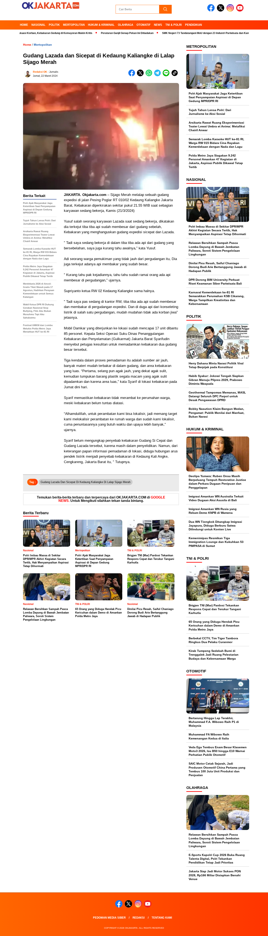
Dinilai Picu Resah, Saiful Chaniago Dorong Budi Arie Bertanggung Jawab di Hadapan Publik (217, 267)
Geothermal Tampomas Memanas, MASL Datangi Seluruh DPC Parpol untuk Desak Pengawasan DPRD (217, 396)
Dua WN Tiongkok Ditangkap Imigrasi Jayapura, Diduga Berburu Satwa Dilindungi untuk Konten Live (215, 525)
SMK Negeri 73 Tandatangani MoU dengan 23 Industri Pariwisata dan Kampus (188, 33)
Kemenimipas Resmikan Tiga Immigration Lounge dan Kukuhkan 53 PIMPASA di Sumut (216, 541)
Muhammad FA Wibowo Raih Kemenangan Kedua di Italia (209, 736)
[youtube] (240, 10)
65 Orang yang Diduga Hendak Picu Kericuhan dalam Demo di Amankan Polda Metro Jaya (214, 625)
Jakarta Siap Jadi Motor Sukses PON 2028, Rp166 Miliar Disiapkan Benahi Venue (215, 875)
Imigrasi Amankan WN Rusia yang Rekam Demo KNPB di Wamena (213, 510)
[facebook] (211, 10)
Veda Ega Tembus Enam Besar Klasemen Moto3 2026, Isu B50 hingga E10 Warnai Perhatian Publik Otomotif (218, 751)
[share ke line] (167, 75)
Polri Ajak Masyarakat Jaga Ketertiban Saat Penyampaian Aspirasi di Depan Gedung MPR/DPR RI (216, 97)
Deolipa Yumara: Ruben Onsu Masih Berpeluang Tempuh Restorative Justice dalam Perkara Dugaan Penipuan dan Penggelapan (217, 481)
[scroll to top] (257, 929)
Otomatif (144, 24)
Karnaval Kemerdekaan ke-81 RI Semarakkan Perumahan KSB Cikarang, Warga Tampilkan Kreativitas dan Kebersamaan (216, 298)
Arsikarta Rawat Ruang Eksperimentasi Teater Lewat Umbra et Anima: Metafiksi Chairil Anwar (217, 126)
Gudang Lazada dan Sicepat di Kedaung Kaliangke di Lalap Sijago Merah (85, 482)
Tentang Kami (162, 917)
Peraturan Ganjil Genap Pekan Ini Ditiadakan (107, 33)
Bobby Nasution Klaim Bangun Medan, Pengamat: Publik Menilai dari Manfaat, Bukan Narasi (216, 412)
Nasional (38, 24)
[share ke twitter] (141, 75)
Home (24, 24)
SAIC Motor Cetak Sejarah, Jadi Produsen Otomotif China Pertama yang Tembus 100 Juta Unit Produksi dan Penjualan (217, 769)
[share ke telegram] (158, 75)
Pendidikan (193, 24)
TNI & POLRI (173, 24)
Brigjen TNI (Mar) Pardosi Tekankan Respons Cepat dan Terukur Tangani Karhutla (215, 609)
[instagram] (231, 10)
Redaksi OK (40, 71)
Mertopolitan (74, 24)
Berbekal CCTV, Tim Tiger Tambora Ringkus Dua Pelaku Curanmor (213, 640)
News (158, 24)
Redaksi (139, 917)
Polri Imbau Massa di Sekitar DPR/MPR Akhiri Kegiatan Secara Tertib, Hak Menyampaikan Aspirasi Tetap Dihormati (217, 230)
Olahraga (125, 24)
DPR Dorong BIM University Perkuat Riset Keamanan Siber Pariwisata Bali (215, 281)
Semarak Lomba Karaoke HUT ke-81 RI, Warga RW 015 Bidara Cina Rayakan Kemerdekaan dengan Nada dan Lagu (216, 142)
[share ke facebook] (132, 75)
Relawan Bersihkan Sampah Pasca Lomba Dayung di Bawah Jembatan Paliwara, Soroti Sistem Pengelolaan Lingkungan (214, 248)
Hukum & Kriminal (101, 24)
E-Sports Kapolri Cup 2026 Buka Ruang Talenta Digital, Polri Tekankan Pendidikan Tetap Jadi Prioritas (217, 858)
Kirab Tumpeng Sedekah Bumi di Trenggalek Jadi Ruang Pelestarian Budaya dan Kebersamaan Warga (213, 654)
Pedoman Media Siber (109, 917)
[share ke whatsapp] (150, 75)
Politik (54, 24)
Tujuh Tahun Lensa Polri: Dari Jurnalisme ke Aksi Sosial (210, 111)
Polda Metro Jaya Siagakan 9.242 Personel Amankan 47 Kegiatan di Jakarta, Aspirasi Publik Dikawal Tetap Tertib (216, 161)
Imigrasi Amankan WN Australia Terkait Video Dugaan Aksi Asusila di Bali (216, 498)
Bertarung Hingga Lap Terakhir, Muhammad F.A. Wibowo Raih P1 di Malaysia (214, 721)
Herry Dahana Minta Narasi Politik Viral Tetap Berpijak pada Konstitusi (216, 365)
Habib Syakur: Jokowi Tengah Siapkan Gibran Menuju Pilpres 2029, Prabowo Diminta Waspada (216, 379)
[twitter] (221, 10)
